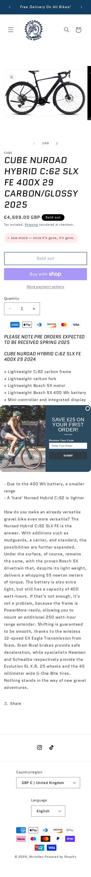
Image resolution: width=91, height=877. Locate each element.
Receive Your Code (61, 440)
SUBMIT (68, 455)
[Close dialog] (87, 408)
